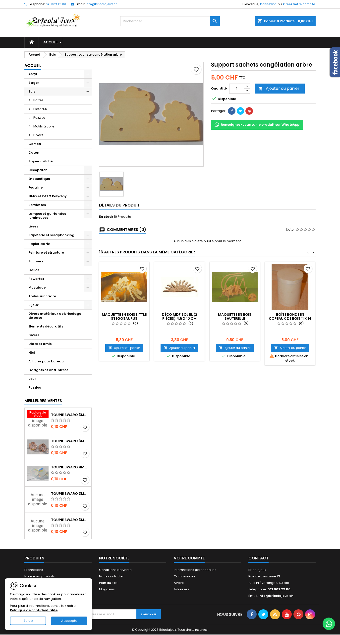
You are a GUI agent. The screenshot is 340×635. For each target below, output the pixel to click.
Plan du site (108, 582)
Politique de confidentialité (33, 610)
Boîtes (38, 100)
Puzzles (39, 117)
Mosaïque (37, 287)
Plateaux (40, 108)
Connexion (268, 4)
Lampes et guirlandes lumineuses (47, 215)
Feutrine (35, 187)
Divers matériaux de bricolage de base (54, 315)
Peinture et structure (46, 252)
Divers (38, 135)
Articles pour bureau (46, 361)
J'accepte (69, 620)
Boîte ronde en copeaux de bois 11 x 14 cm (290, 318)
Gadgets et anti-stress (48, 370)
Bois (31, 91)
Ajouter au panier (278, 88)
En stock (106, 216)
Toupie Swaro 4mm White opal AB (70, 467)
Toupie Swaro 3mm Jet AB (70, 494)
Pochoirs (35, 261)
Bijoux (33, 305)
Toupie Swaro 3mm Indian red (70, 415)
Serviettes (37, 205)
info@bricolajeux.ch (101, 4)
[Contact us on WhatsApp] (329, 624)
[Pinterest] (249, 111)
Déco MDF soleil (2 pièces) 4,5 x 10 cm (179, 316)
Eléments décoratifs (45, 326)
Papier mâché (40, 161)
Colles (33, 270)
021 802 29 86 (56, 4)
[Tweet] (240, 111)
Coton (33, 152)
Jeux (32, 378)
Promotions (33, 569)
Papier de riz (39, 243)
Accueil (50, 42)
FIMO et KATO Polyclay (47, 196)
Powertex (36, 278)
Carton (34, 143)
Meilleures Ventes (43, 401)
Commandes (184, 576)
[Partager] (231, 111)
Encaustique (39, 178)
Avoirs (179, 582)
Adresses (181, 589)
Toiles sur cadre (42, 296)
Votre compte (189, 558)
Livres (33, 226)
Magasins (107, 589)
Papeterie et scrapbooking (51, 235)
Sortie (28, 620)
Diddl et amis (40, 343)
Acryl (32, 74)
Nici (31, 352)
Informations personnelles (195, 569)
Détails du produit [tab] (119, 205)
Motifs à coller (44, 126)
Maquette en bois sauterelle (234, 316)
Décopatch (38, 170)
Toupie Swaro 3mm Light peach (70, 441)
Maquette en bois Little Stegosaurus (124, 316)
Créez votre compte (299, 4)
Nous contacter (111, 576)
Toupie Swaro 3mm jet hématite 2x (70, 520)
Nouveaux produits (39, 576)
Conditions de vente (115, 569)
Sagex (33, 82)
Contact (258, 558)
